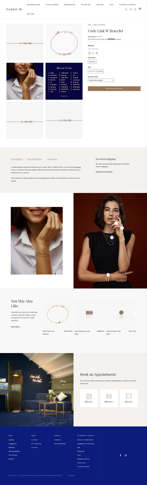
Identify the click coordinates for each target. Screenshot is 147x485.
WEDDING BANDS (69, 5)
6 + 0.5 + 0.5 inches (95, 71)
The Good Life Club (83, 466)
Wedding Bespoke (14, 451)
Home (89, 25)
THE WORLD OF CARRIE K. (127, 5)
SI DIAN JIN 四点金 (52, 5)
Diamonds (92, 62)
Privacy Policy (71, 475)
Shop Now (15, 326)
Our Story (34, 440)
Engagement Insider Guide (85, 444)
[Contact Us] (126, 10)
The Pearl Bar (13, 455)
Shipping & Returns (83, 459)
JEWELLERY (100, 5)
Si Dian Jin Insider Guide (85, 440)
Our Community (36, 444)
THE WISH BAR (86, 5)
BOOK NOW (30, 14)
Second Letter (93, 77)
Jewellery (11, 440)
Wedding (11, 447)
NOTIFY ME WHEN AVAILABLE (114, 88)
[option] (58, 318)
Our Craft (34, 447)
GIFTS (111, 5)
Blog (78, 447)
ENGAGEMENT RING (33, 5)
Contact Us (57, 440)
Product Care (81, 463)
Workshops (80, 451)
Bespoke (11, 459)
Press (79, 455)
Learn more (118, 39)
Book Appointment (60, 444)
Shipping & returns (104, 171)
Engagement (13, 444)
